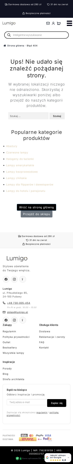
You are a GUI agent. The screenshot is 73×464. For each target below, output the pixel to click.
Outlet (6, 342)
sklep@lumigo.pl (17, 312)
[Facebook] (6, 279)
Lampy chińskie (16, 178)
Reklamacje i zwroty (52, 336)
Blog (5, 373)
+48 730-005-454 (18, 303)
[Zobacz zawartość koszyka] (59, 23)
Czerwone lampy (17, 152)
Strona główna (15, 45)
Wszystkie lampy (13, 352)
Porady (7, 368)
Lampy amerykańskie (20, 165)
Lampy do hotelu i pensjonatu (25, 190)
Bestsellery (10, 347)
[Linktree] (22, 279)
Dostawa (44, 331)
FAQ (41, 342)
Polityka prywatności (16, 336)
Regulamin (9, 331)
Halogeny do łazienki (20, 158)
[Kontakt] (48, 23)
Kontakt (44, 347)
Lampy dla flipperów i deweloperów (29, 184)
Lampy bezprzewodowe (22, 171)
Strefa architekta (13, 379)
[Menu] (69, 23)
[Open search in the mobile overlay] (36, 35)
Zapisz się (57, 403)
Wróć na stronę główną (36, 207)
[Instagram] (14, 279)
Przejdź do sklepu (36, 214)
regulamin (41, 412)
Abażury (11, 146)
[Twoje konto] (53, 23)
